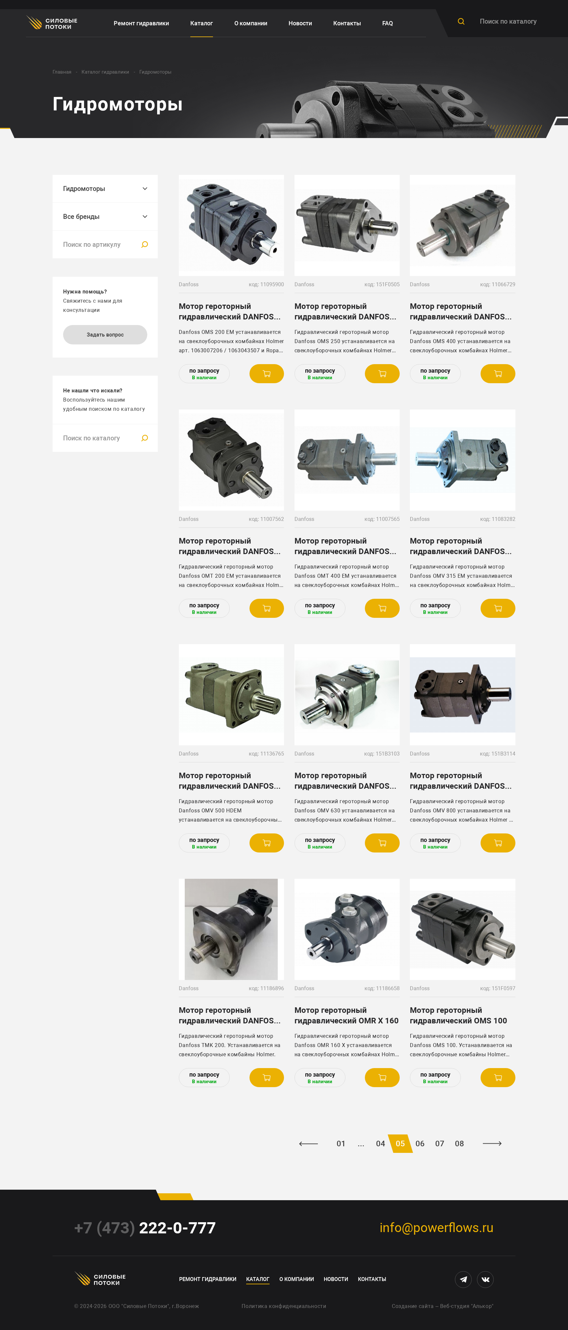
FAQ (387, 23)
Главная (62, 72)
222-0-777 (145, 1228)
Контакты (347, 23)
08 (459, 1143)
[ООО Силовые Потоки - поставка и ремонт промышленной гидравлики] (52, 23)
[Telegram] (463, 1279)
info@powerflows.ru (437, 1228)
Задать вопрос (105, 335)
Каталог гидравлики (105, 72)
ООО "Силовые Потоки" (138, 1306)
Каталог (201, 23)
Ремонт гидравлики (141, 23)
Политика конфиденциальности (284, 1306)
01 (341, 1143)
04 (380, 1143)
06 (420, 1143)
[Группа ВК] (485, 1279)
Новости (300, 23)
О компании (250, 23)
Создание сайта (413, 1306)
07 (439, 1143)
